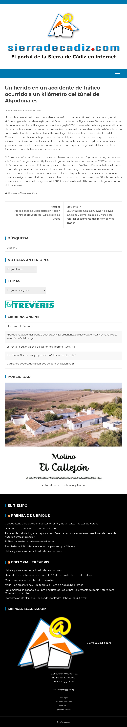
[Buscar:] (63, 247)
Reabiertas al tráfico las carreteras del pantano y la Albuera (40, 546)
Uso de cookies (63, 706)
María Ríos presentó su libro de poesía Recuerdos (34, 580)
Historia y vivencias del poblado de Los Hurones (33, 551)
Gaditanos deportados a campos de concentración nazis (40, 363)
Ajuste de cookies (63, 710)
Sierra (34, 193)
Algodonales (25, 193)
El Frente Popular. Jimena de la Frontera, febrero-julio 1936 (41, 346)
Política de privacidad (63, 702)
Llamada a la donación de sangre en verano (31, 528)
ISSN (55, 681)
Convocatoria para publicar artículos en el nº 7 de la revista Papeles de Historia (51, 523)
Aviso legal (63, 698)
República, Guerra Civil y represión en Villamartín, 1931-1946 (41, 355)
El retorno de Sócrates (20, 326)
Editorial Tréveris (30, 562)
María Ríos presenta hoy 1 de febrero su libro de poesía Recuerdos (44, 584)
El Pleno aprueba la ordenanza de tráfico (29, 541)
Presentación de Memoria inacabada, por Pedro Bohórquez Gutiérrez (45, 598)
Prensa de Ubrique (30, 515)
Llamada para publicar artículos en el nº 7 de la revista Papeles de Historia (48, 575)
